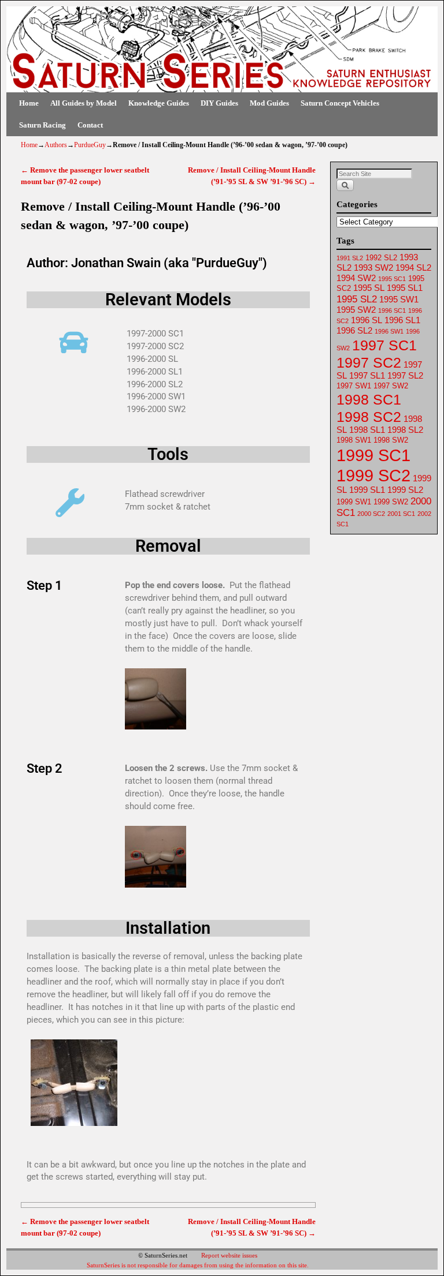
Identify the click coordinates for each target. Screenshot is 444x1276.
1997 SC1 (384, 345)
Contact (90, 125)
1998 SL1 (367, 430)
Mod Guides (269, 103)
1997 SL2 (405, 375)
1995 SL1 (405, 288)
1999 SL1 (367, 490)
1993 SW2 (373, 267)
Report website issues (229, 1255)
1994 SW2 (356, 278)
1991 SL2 (349, 258)
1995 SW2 (356, 310)
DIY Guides (219, 103)
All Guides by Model (83, 103)
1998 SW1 (353, 440)
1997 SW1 (353, 385)
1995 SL (368, 288)
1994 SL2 (413, 267)
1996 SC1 (392, 310)
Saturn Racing (42, 125)
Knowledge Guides (158, 103)
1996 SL (366, 320)
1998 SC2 (368, 417)
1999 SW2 (390, 501)
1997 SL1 (367, 375)
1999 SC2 (373, 475)
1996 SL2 (354, 330)
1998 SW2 (390, 440)
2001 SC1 (401, 513)
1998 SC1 (368, 399)
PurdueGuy (90, 145)
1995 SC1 (392, 278)
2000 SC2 (371, 513)
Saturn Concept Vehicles (340, 103)
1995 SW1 (399, 299)
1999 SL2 (405, 490)
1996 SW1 (389, 331)
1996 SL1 (402, 320)
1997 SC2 (368, 362)
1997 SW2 (390, 385)
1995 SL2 (356, 299)
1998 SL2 (405, 430)
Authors (56, 145)
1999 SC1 (373, 455)
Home (29, 103)
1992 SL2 (381, 257)
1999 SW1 (353, 501)
